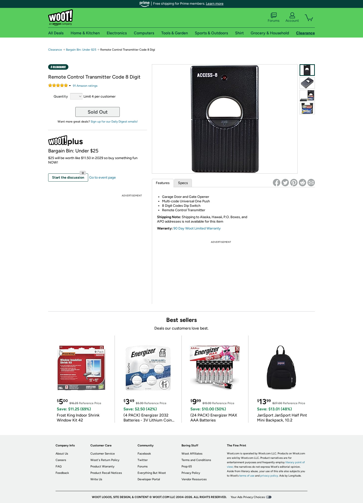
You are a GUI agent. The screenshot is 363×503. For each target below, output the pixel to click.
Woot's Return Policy (104, 460)
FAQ (58, 466)
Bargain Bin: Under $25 (81, 49)
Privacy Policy (191, 473)
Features (163, 183)
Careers (61, 460)
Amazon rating (85, 85)
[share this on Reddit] (302, 182)
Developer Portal (149, 479)
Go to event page (102, 177)
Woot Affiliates (192, 453)
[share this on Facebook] (276, 182)
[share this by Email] (311, 182)
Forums (274, 21)
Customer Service (102, 453)
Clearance (55, 49)
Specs (183, 183)
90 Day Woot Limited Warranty (197, 228)
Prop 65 (187, 466)
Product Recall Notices (106, 473)
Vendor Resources (194, 479)
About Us (62, 453)
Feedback (62, 473)
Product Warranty (102, 466)
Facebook (144, 453)
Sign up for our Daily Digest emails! (114, 121)
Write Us (96, 479)
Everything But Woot (152, 473)
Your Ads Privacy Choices (248, 497)
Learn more (214, 3)
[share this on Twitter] (285, 182)
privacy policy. (269, 475)
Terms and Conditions (196, 460)
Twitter (143, 460)
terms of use (246, 475)
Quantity (61, 96)
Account (292, 21)
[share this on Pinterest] (294, 182)
